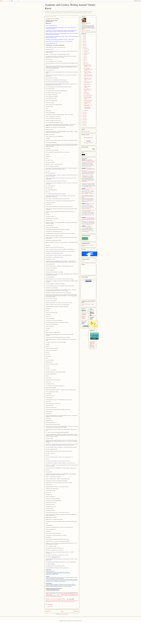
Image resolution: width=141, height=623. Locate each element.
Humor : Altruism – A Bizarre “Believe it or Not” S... (87, 89)
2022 (84, 41)
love (46, 601)
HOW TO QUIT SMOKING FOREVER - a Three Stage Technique (88, 211)
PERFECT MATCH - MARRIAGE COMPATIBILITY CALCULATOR (88, 176)
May (84, 59)
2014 (84, 116)
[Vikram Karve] (89, 255)
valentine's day (68, 601)
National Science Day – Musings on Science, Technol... (88, 66)
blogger (53, 600)
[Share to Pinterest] (73, 599)
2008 (84, 125)
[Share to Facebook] (72, 599)
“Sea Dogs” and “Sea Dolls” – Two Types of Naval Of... (88, 72)
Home (62, 611)
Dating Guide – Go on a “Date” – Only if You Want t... (88, 79)
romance (51, 601)
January (85, 110)
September (86, 53)
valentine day (63, 601)
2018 (84, 47)
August (85, 54)
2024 (84, 38)
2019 (84, 45)
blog (51, 600)
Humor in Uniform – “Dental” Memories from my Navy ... (88, 69)
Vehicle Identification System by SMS (87, 108)
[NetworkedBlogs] (88, 279)
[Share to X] (71, 599)
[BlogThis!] (70, 599)
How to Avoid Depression (88, 95)
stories (54, 601)
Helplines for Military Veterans (87, 103)
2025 (84, 36)
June (85, 57)
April (85, 60)
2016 (84, 113)
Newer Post (48, 611)
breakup (59, 600)
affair (49, 600)
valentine (59, 601)
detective (64, 600)
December (86, 48)
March (85, 62)
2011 (84, 121)
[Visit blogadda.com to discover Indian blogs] (84, 310)
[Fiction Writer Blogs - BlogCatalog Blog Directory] (92, 347)
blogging (56, 600)
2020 (84, 44)
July (84, 56)
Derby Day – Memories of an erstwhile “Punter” (88, 101)
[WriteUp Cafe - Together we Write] (94, 339)
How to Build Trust (87, 93)
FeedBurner (91, 142)
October (85, 51)
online (48, 601)
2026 (84, 35)
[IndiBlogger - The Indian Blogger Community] (94, 327)
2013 (84, 118)
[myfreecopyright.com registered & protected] (88, 245)
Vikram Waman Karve (87, 23)
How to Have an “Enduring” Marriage (88, 183)
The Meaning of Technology (89, 226)
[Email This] (69, 599)
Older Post (76, 611)
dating (62, 600)
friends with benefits (72, 600)
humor (77, 600)
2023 (84, 39)
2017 (84, 112)
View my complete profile (86, 30)
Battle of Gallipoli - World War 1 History (88, 105)
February (85, 63)
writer (71, 601)
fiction (68, 600)
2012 (84, 119)
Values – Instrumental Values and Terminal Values (87, 97)
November (86, 50)
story (56, 601)
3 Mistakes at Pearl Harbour (87, 87)
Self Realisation (86, 92)
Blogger (80, 620)
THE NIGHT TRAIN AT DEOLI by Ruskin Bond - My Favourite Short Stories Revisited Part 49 (88, 219)
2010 (84, 122)
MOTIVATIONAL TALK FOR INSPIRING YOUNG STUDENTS (88, 169)
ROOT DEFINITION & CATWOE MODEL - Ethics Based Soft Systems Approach (88, 196)
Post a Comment (50, 606)
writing (74, 601)
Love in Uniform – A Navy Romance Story (88, 82)
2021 (84, 42)
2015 (84, 115)
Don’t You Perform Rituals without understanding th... (88, 76)
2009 (84, 124)
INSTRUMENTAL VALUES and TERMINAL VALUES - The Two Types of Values (88, 161)
